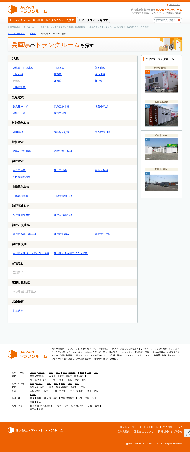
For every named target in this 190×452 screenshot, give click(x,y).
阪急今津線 (101, 106)
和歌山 (33, 394)
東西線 (58, 74)
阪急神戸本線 (20, 106)
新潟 (32, 383)
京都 (72, 391)
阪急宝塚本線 (61, 106)
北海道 (33, 372)
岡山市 (53, 398)
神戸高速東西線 (22, 215)
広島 (63, 398)
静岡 (58, 387)
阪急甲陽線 (60, 112)
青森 (51, 372)
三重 (83, 387)
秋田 (82, 372)
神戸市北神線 (61, 234)
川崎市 (61, 376)
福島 (96, 372)
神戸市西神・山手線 (24, 234)
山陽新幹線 (19, 87)
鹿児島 (33, 409)
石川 (56, 383)
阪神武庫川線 (103, 132)
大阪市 (45, 391)
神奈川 (52, 376)
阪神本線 (18, 132)
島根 (39, 398)
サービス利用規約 (148, 427)
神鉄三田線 (60, 170)
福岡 (32, 405)
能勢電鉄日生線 (63, 151)
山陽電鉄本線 (20, 195)
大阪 (32, 391)
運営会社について (143, 431)
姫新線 (58, 80)
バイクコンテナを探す (95, 20)
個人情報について (172, 427)
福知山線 (100, 67)
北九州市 (48, 405)
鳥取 (32, 398)
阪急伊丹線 (19, 112)
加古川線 (100, 74)
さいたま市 (41, 380)
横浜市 (69, 376)
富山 (49, 383)
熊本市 (80, 405)
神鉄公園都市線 (22, 176)
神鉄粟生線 (101, 170)
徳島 (87, 398)
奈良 (96, 391)
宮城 (65, 372)
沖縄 (41, 409)
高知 (39, 402)
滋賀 (89, 391)
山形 (89, 372)
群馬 (84, 380)
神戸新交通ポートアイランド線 (31, 253)
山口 (80, 398)
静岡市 (65, 387)
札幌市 (41, 372)
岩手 (58, 372)
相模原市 (78, 376)
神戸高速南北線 (63, 215)
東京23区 (40, 376)
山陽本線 (59, 67)
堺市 (38, 391)
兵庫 (55, 391)
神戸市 (62, 391)
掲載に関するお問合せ (170, 431)
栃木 (77, 380)
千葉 (53, 380)
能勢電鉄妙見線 (22, 151)
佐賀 (59, 405)
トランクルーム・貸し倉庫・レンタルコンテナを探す (43, 20)
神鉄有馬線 (19, 170)
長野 (77, 383)
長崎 (66, 405)
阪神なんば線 (61, 132)
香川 (94, 398)
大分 (90, 405)
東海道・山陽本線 (23, 67)
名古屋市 (40, 387)
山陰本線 (18, 74)
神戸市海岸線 (103, 234)
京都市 (79, 391)
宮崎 (97, 405)
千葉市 (60, 380)
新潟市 (39, 383)
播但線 (99, 80)
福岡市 (39, 405)
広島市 (70, 398)
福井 (63, 383)
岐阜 (51, 387)
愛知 (32, 387)
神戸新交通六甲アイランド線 (71, 253)
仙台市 (72, 372)
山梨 (70, 383)
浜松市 (73, 387)
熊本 (73, 405)
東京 (32, 376)
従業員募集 (123, 431)
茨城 (70, 380)
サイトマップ (174, 5)
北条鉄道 (18, 310)
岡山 (46, 398)
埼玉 (32, 380)
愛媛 (32, 402)
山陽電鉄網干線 (63, 195)
